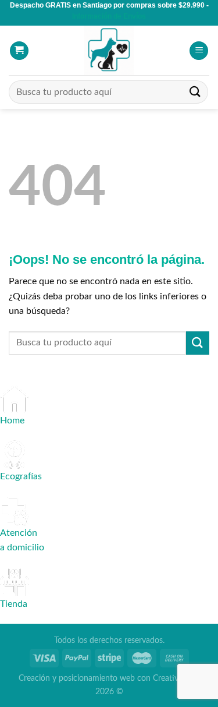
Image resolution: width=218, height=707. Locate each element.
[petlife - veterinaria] (109, 50)
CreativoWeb (176, 678)
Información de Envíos (109, 16)
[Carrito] (19, 51)
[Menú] (199, 51)
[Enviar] (195, 92)
